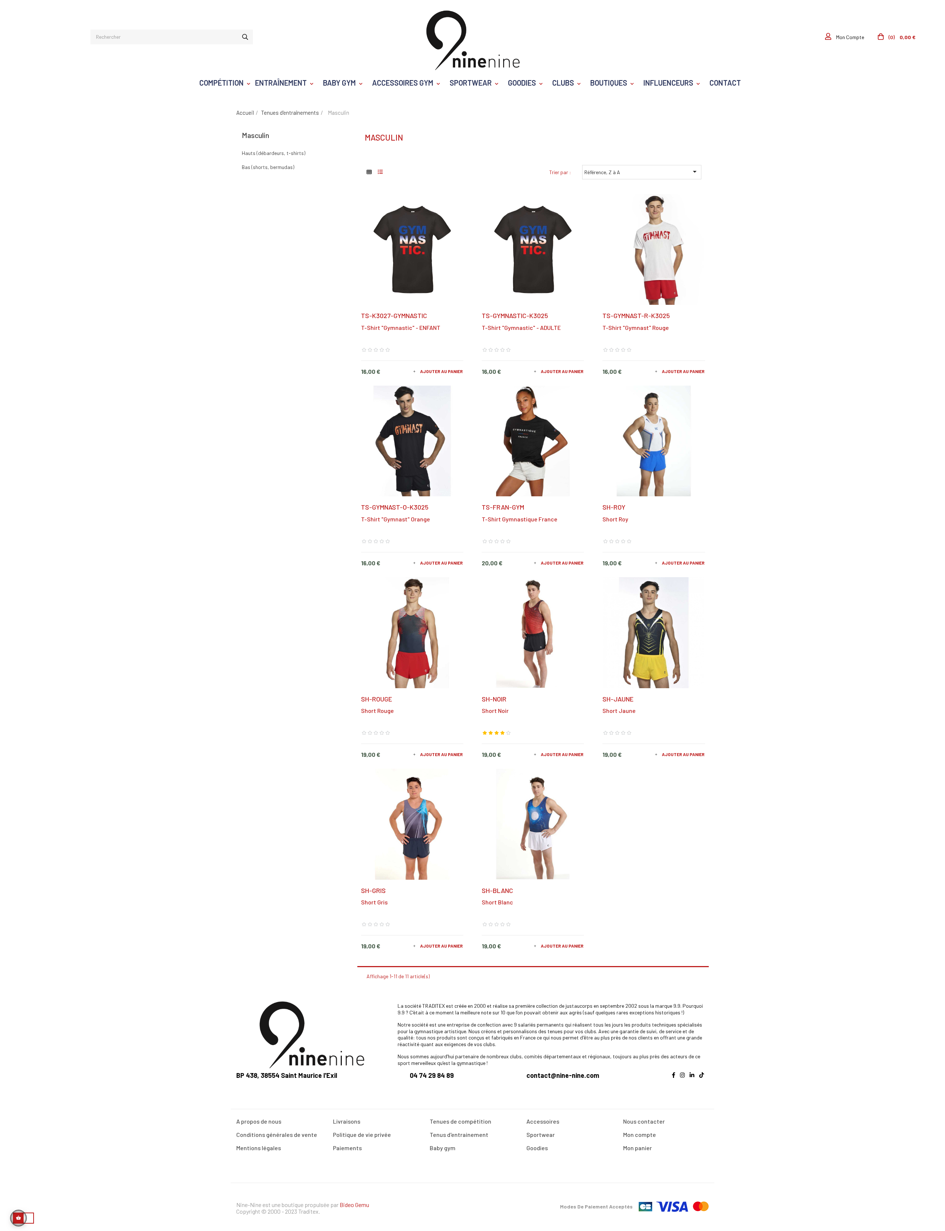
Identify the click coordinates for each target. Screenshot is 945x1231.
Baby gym (443, 1147)
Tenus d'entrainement (459, 1134)
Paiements (347, 1147)
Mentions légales (258, 1147)
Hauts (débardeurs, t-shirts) (273, 153)
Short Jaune (619, 710)
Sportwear (540, 1134)
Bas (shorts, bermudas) (268, 167)
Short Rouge (377, 710)
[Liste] (380, 171)
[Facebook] (675, 1079)
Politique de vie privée (362, 1134)
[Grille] (369, 171)
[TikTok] (703, 1079)
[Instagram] (684, 1079)
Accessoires (542, 1121)
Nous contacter (644, 1121)
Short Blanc (497, 902)
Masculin (255, 135)
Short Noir (495, 710)
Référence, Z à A (641, 171)
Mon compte (639, 1134)
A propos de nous (258, 1121)
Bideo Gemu (354, 1204)
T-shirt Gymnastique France (519, 519)
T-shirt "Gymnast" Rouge (635, 327)
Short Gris (374, 902)
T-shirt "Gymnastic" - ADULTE (521, 327)
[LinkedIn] (694, 1079)
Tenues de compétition (460, 1121)
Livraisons (346, 1121)
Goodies (537, 1147)
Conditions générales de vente (276, 1134)
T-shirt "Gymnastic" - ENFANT (400, 327)
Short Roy (615, 519)
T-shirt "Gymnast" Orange (395, 519)
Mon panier (637, 1147)
